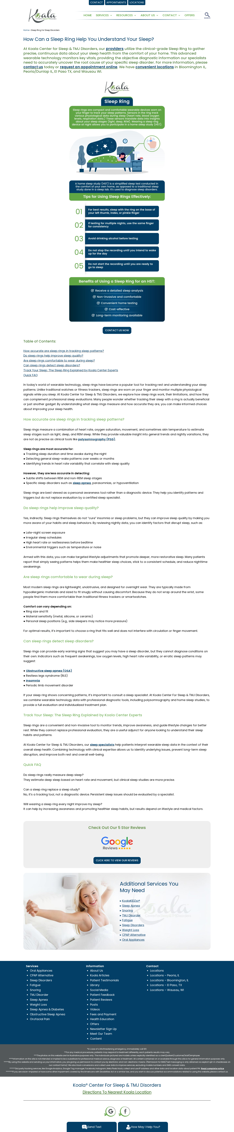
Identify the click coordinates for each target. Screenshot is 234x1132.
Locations (157, 971)
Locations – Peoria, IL (164, 975)
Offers (94, 1024)
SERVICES (102, 15)
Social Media (99, 990)
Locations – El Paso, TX (166, 985)
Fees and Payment (103, 1014)
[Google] (110, 1111)
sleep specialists (102, 745)
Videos (95, 1009)
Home (26, 30)
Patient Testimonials (104, 980)
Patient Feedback (102, 995)
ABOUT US (148, 15)
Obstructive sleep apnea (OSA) (49, 671)
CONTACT (170, 15)
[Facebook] (124, 1111)
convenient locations (154, 67)
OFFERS (189, 15)
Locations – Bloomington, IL (169, 980)
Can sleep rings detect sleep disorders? (51, 365)
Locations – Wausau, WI (167, 990)
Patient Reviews (101, 1000)
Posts (94, 1005)
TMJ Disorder (39, 995)
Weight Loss (38, 1005)
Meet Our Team (101, 1034)
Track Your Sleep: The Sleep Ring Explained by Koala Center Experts (70, 370)
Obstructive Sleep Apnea (47, 1014)
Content (96, 1039)
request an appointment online (88, 67)
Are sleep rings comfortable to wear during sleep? (59, 360)
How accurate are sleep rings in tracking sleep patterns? (63, 351)
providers (115, 48)
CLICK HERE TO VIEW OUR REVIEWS (117, 860)
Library (94, 985)
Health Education (102, 1019)
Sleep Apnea (39, 1000)
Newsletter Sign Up (103, 1029)
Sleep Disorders (41, 980)
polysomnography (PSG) (96, 439)
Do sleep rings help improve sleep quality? (53, 356)
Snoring (35, 990)
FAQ (35, 375)
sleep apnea (82, 483)
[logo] (42, 15)
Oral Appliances (41, 971)
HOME (88, 15)
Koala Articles (99, 975)
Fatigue (35, 985)
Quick (27, 375)
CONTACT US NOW (117, 330)
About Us (96, 971)
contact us (33, 67)
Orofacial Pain (40, 1019)
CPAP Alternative (41, 975)
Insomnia (33, 681)
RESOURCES (124, 15)
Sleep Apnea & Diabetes (47, 1009)
